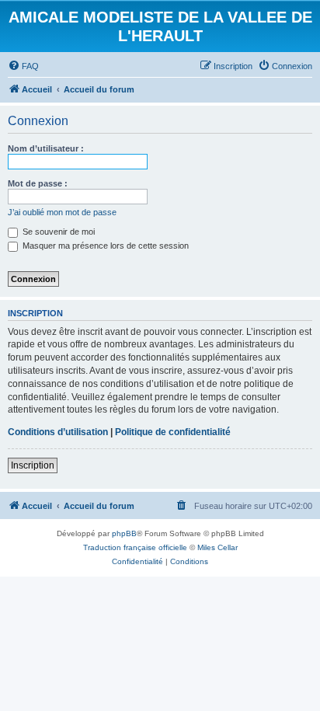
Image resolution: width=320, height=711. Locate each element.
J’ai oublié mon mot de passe (62, 212)
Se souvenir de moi (57, 231)
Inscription (32, 465)
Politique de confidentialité (173, 432)
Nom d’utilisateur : (46, 148)
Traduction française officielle (135, 547)
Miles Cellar (217, 547)
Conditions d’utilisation (58, 432)
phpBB (124, 533)
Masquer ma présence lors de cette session (104, 245)
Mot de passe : (38, 183)
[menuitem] (23, 66)
